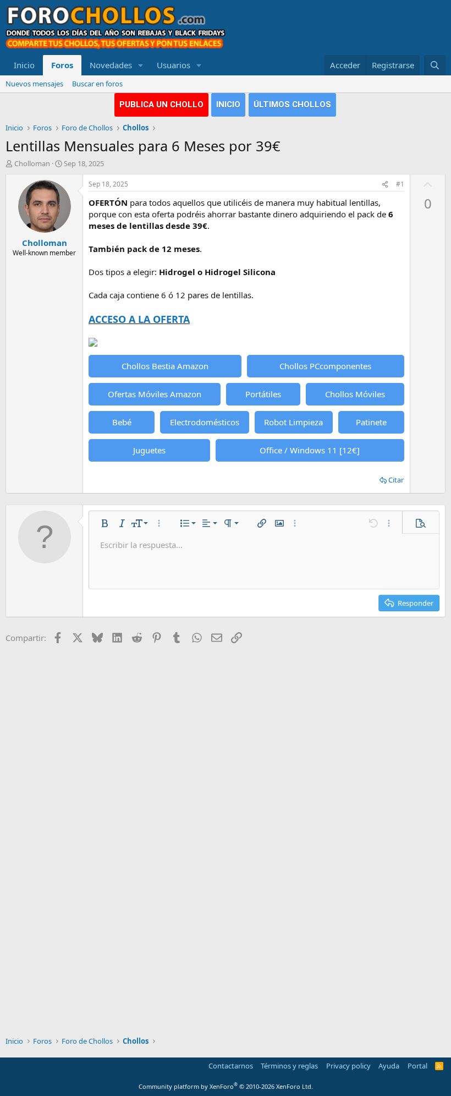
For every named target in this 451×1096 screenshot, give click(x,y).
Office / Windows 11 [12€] (310, 450)
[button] (140, 65)
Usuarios (173, 64)
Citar (396, 480)
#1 (400, 184)
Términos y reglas (289, 1066)
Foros (62, 64)
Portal (417, 1066)
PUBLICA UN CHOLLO (161, 104)
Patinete (371, 422)
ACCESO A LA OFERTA (139, 319)
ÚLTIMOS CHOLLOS (292, 104)
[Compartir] (385, 184)
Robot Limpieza (293, 422)
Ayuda (388, 1066)
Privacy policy (348, 1066)
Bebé (121, 422)
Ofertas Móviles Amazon (154, 393)
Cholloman (32, 163)
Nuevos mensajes (34, 84)
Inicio (24, 64)
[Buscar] (435, 65)
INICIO (228, 104)
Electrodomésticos (204, 422)
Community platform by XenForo (226, 1086)
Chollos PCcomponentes (325, 365)
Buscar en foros (97, 84)
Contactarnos (230, 1066)
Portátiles (263, 393)
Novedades (111, 64)
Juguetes (149, 450)
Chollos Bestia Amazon (165, 365)
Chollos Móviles (355, 393)
